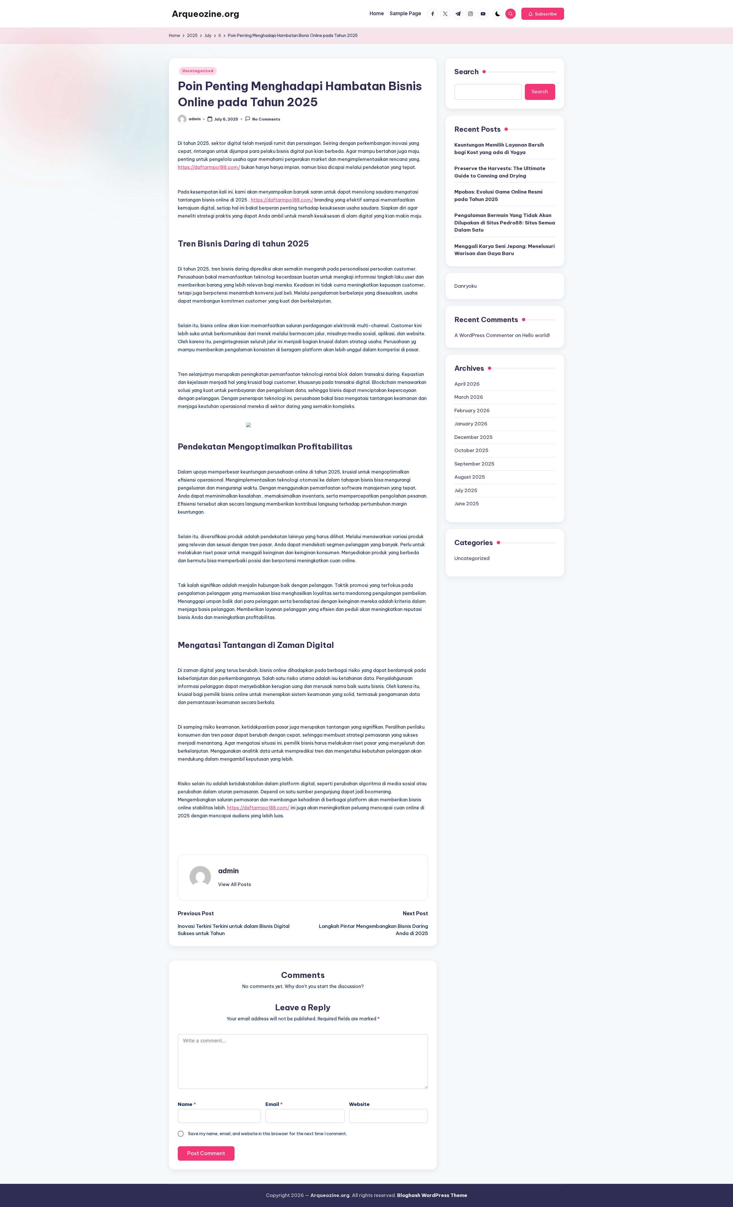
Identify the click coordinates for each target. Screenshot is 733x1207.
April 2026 (467, 383)
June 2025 (466, 503)
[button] (542, 14)
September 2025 (474, 463)
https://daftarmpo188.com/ (209, 167)
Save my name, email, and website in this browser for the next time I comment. (267, 1133)
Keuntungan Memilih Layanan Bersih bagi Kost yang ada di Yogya (499, 148)
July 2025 (465, 490)
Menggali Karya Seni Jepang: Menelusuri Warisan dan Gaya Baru (504, 250)
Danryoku (465, 286)
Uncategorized (197, 71)
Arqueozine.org (205, 13)
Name (187, 1104)
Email (274, 1104)
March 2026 (468, 397)
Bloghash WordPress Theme (432, 1195)
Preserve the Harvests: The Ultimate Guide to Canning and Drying (499, 172)
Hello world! (536, 335)
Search (466, 71)
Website (359, 1104)
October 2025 (471, 450)
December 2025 (473, 437)
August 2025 (469, 477)
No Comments (266, 119)
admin (228, 870)
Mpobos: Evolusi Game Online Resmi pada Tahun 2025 (498, 195)
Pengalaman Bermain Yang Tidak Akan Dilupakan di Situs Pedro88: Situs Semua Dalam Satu (504, 222)
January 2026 (470, 424)
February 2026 (472, 410)
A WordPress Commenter (484, 335)
